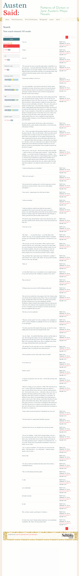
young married (7, 100)
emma (5, 49)
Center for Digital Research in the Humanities (26, 534)
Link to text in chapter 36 (65, 414)
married (6, 79)
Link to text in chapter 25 (65, 267)
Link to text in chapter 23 (65, 153)
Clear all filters (7, 43)
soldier (6, 110)
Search (51, 19)
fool (5, 69)
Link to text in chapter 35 (65, 373)
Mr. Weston (7, 120)
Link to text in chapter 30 (65, 365)
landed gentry (7, 89)
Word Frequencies (17, 19)
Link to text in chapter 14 (65, 45)
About (58, 19)
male (5, 59)
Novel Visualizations (31, 19)
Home (7, 19)
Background (43, 19)
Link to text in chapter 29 (65, 315)
